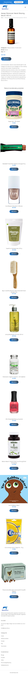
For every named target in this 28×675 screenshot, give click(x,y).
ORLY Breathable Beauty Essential (14, 419)
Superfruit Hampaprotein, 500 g (14, 248)
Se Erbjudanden (18, 2)
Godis (2, 636)
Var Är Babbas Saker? (14, 505)
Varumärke (3, 646)
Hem (2, 17)
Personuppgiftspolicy (6, 662)
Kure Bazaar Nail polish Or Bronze (14, 206)
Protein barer (18, 47)
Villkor (2, 660)
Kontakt (3, 657)
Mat (2, 643)
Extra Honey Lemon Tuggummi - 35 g (14, 547)
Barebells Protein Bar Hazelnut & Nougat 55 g (14, 163)
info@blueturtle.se (5, 628)
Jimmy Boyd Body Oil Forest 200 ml (14, 334)
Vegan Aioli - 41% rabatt (14, 121)
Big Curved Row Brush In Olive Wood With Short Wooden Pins (14, 291)
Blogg (2, 655)
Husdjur (3, 641)
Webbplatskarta (5, 665)
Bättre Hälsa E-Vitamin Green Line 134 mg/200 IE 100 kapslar (14, 462)
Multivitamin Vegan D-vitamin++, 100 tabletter (14, 377)
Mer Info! (6, 58)
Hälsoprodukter (11, 47)
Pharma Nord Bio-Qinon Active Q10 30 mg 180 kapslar (14, 590)
